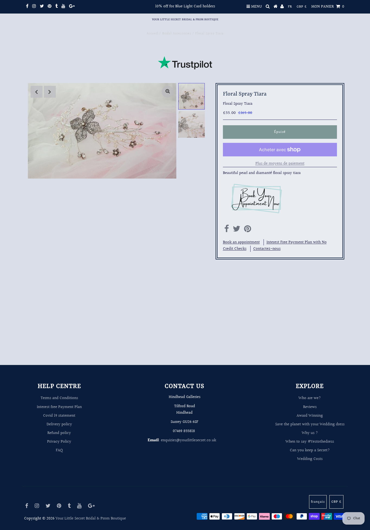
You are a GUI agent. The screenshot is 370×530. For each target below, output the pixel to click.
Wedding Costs (310, 459)
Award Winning (310, 416)
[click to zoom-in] (168, 92)
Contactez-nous (267, 249)
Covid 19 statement (59, 416)
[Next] (50, 92)
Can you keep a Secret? (310, 450)
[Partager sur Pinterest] (247, 230)
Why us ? (310, 433)
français (318, 502)
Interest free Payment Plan (59, 407)
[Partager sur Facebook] (226, 230)
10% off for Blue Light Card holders (185, 6)
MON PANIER (327, 7)
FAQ (59, 450)
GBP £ (302, 6)
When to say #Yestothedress (309, 442)
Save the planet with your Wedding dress (310, 424)
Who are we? (309, 398)
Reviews (310, 407)
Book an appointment (241, 242)
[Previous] (37, 92)
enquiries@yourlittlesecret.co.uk (188, 440)
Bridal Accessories (176, 33)
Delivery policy (59, 424)
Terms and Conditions (59, 398)
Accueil (152, 33)
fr (290, 6)
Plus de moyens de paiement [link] (279, 163)
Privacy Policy (59, 442)
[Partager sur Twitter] (236, 230)
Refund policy (59, 433)
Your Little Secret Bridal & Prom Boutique (185, 19)
